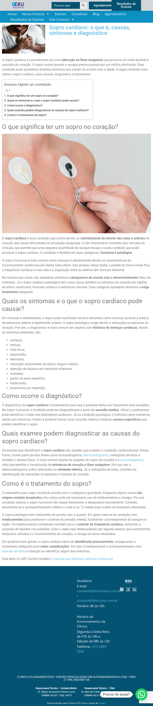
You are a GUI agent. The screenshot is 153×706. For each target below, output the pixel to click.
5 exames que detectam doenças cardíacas (81, 559)
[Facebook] (128, 589)
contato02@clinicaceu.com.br (99, 591)
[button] (141, 694)
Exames (60, 14)
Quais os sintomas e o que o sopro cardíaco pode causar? (43, 100)
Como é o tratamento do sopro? (27, 115)
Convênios (79, 14)
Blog (96, 14)
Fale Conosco (59, 19)
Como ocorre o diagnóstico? (24, 105)
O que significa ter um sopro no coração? (32, 95)
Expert (102, 703)
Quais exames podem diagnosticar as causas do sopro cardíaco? (48, 110)
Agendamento (115, 14)
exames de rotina (14, 551)
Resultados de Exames (27, 19)
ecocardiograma (131, 460)
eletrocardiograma (96, 455)
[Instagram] (122, 589)
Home (12, 14)
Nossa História (33, 14)
